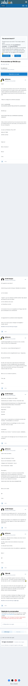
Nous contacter (14, 683)
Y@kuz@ (7, 573)
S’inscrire (18, 55)
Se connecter (6, 55)
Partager (7, 631)
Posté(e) (10, 81)
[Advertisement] (14, 22)
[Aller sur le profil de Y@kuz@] (2, 574)
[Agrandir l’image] (25, 580)
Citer (6, 161)
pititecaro (5, 68)
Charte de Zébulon (14, 46)
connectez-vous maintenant (7, 614)
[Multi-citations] (2, 162)
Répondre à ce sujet (14, 74)
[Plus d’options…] (25, 80)
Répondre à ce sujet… (9, 624)
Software (12, 69)
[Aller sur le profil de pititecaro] (2, 80)
